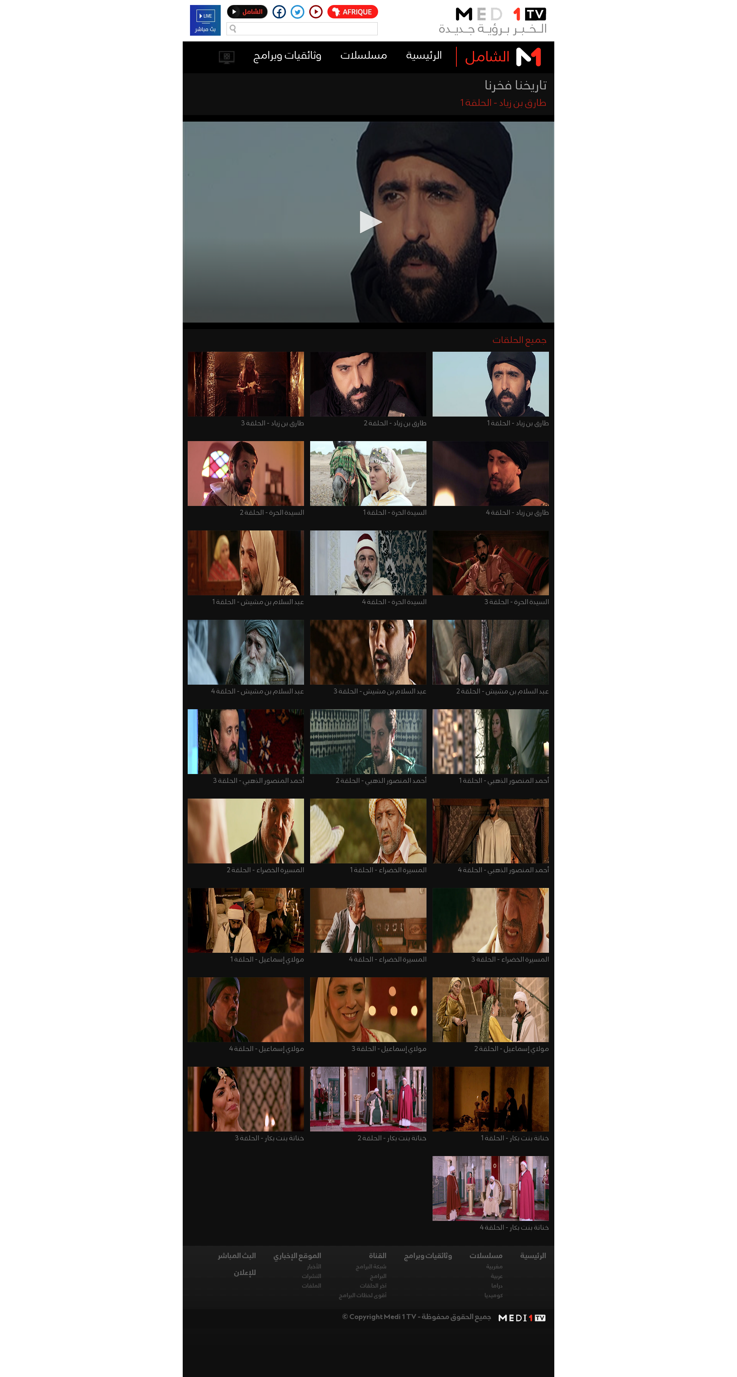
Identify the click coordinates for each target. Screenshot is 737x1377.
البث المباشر (237, 1256)
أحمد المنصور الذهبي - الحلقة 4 (503, 870)
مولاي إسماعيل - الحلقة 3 (389, 1049)
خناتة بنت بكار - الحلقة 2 (392, 1138)
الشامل (488, 57)
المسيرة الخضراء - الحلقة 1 (388, 870)
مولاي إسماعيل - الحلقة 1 (267, 959)
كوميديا (493, 1295)
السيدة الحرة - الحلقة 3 (516, 602)
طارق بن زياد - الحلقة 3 (272, 423)
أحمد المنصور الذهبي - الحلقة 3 (258, 781)
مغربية (494, 1267)
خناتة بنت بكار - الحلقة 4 (514, 1227)
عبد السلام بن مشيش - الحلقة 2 (502, 691)
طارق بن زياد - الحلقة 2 (395, 423)
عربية (497, 1276)
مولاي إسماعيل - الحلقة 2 (511, 1049)
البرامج (378, 1276)
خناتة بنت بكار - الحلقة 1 (515, 1138)
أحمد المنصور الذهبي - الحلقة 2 (381, 781)
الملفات (311, 1286)
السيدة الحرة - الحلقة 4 (394, 602)
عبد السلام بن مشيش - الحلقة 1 (258, 602)
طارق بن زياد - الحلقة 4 (517, 512)
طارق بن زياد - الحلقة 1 (518, 423)
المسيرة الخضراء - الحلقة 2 (265, 870)
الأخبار (314, 1267)
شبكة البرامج (371, 1267)
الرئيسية (424, 56)
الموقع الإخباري (297, 1256)
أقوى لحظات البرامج (363, 1295)
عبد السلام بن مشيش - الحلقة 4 (257, 691)
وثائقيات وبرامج (288, 56)
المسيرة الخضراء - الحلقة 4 (387, 959)
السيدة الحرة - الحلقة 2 (272, 512)
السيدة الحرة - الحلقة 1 (394, 512)
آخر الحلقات (373, 1286)
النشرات (311, 1276)
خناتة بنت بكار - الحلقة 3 (269, 1138)
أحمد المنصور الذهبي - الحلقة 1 (504, 781)
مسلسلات (364, 56)
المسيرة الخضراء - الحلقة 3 (510, 959)
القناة (378, 1256)
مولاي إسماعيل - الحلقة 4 (266, 1049)
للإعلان (245, 1273)
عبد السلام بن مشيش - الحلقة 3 (380, 691)
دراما (497, 1286)
